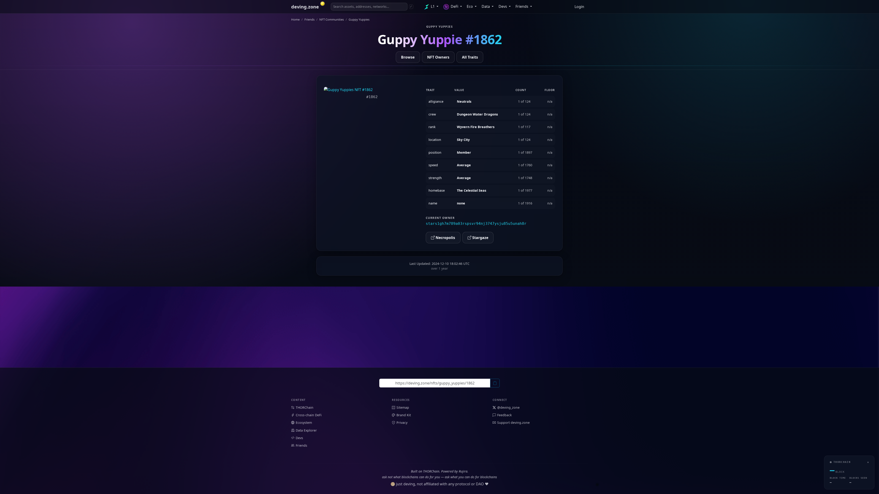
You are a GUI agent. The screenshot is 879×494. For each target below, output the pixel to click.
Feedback (504, 415)
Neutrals (464, 101)
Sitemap (402, 407)
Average (464, 165)
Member (464, 152)
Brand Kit (403, 415)
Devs (503, 6)
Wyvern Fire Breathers (475, 127)
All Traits (470, 57)
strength (435, 178)
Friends (522, 6)
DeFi (454, 6)
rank (432, 127)
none (461, 203)
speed (433, 165)
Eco (470, 6)
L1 (433, 6)
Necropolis (445, 237)
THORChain (304, 407)
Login (579, 6)
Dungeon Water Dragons (477, 114)
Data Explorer (306, 430)
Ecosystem (304, 422)
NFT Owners (438, 57)
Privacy (401, 422)
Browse (408, 57)
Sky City (463, 139)
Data (486, 6)
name (433, 203)
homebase (437, 190)
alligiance (436, 101)
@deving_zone (508, 407)
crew (432, 114)
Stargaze (479, 237)
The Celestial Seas (471, 190)
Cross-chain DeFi (309, 415)
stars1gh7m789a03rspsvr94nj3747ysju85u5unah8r (476, 223)
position (435, 152)
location (435, 139)
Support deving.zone (513, 422)
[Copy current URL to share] (495, 383)
